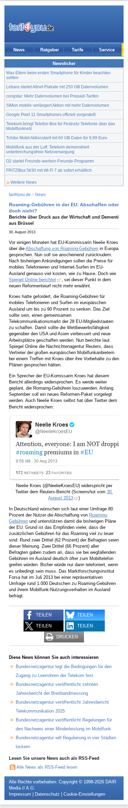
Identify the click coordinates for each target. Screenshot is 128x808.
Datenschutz (47, 794)
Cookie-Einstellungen (84, 794)
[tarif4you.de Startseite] (31, 27)
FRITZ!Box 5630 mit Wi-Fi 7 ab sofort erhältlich (49, 170)
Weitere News (24, 182)
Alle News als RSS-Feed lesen (46, 767)
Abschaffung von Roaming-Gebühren (62, 248)
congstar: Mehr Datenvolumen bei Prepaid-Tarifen (52, 96)
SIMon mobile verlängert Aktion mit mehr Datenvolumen (57, 105)
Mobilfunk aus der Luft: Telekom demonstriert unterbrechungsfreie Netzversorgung (47, 149)
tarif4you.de (20, 194)
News (19, 49)
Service (107, 49)
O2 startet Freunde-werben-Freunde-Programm (50, 161)
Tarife (77, 49)
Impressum (20, 794)
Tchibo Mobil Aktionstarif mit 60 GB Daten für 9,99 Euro (56, 137)
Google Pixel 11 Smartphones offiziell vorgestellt (51, 114)
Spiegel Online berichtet (32, 279)
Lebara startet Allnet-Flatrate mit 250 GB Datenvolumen (57, 86)
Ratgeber (49, 49)
